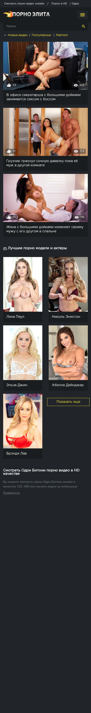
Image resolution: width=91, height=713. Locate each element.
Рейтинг (62, 35)
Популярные (42, 35)
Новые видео (17, 35)
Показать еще (68, 401)
